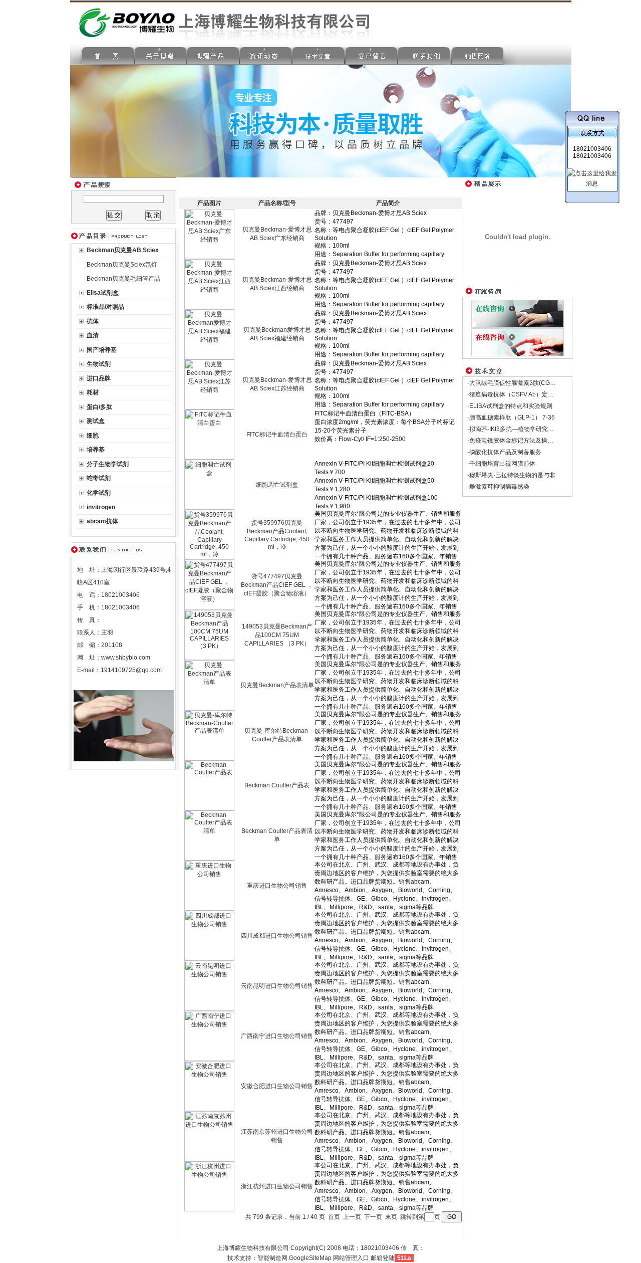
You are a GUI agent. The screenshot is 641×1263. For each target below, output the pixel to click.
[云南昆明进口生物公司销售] (209, 1008)
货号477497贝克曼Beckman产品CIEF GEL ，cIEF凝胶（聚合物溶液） (277, 585)
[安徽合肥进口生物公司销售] (209, 1109)
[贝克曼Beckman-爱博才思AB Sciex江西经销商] (209, 307)
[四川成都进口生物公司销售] (209, 958)
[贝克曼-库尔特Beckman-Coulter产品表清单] (209, 758)
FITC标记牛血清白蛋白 (276, 434)
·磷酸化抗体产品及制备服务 (504, 452)
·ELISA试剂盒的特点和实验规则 (509, 405)
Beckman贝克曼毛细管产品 (123, 278)
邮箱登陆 (383, 1257)
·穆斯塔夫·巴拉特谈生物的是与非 (511, 475)
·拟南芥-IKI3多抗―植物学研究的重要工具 (522, 429)
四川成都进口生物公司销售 (277, 935)
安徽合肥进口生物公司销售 (277, 1086)
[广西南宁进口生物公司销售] (209, 1059)
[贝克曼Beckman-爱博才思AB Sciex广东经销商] (209, 257)
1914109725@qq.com (131, 670)
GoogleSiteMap (310, 1257)
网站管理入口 (351, 1257)
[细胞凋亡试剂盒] (209, 507)
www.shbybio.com (125, 657)
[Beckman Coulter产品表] (209, 808)
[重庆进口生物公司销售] (209, 908)
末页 (391, 1216)
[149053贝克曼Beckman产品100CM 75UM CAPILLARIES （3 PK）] (209, 658)
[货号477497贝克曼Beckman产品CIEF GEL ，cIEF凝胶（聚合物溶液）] (209, 607)
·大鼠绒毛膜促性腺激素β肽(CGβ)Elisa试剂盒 (527, 382)
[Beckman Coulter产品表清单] (209, 858)
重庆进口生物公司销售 (277, 885)
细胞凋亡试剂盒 (277, 484)
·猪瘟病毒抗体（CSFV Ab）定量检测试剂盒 (525, 394)
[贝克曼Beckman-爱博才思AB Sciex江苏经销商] (209, 407)
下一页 (373, 1216)
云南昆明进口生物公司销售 (277, 985)
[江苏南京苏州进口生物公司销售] (209, 1159)
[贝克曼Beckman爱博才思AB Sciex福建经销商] (209, 357)
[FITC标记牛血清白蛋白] (209, 457)
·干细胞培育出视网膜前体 (501, 463)
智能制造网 (272, 1257)
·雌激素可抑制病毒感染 (498, 486)
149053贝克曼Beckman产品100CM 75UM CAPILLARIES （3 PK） (277, 635)
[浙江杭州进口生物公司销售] (209, 1209)
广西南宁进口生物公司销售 (277, 1035)
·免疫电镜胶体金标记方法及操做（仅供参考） (528, 440)
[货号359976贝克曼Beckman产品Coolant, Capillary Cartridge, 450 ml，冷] (209, 557)
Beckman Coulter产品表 (276, 785)
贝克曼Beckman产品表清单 (277, 685)
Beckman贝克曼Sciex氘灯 (122, 264)
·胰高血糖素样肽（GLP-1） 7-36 (511, 417)
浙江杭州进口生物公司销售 (277, 1186)
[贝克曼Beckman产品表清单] (209, 708)
